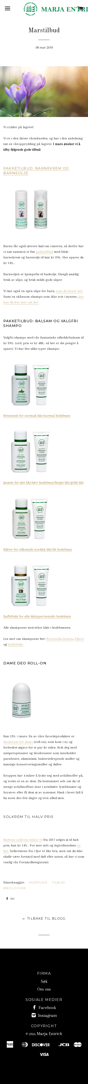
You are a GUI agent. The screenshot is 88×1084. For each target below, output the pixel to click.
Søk (44, 981)
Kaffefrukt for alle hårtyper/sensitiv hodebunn (37, 616)
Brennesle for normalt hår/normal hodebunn (36, 416)
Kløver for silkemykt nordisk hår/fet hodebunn (37, 549)
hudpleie (38, 882)
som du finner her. (69, 291)
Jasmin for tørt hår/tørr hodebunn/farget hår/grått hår (43, 482)
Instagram (47, 1015)
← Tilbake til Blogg (44, 919)
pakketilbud (44, 252)
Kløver (79, 639)
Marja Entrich (49, 1033)
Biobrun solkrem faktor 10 (22, 840)
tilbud (58, 882)
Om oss (44, 989)
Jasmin (68, 639)
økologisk (14, 888)
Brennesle (53, 639)
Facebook (46, 1007)
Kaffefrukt (15, 644)
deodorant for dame (18, 742)
